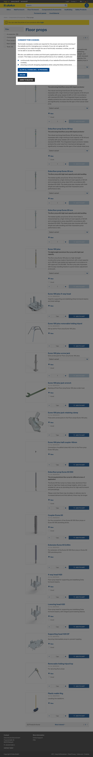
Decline (22, 75)
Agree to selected (26, 80)
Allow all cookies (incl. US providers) (34, 70)
